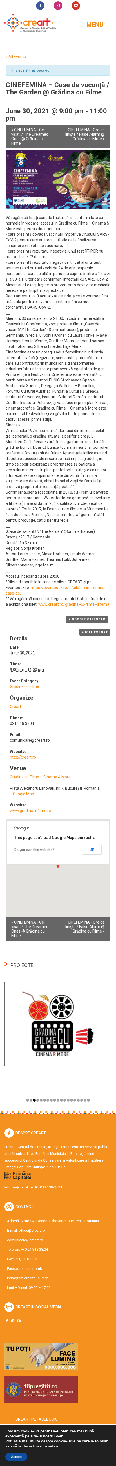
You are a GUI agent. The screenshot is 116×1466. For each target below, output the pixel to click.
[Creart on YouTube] (18, 1321)
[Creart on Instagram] (12, 1321)
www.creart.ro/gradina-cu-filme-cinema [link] (73, 604)
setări (53, 1446)
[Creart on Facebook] (6, 1321)
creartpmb (33, 1268)
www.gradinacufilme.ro (30, 810)
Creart (15, 706)
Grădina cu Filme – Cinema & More (40, 777)
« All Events (16, 56)
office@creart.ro (32, 1230)
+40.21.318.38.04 (34, 1249)
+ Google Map (22, 794)
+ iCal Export (95, 632)
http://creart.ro (23, 757)
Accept (16, 1457)
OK (92, 849)
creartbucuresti (36, 1278)
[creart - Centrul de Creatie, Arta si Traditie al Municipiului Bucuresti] (28, 23)
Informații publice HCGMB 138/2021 (33, 1187)
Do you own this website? (34, 850)
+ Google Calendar (87, 619)
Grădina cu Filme (24, 686)
